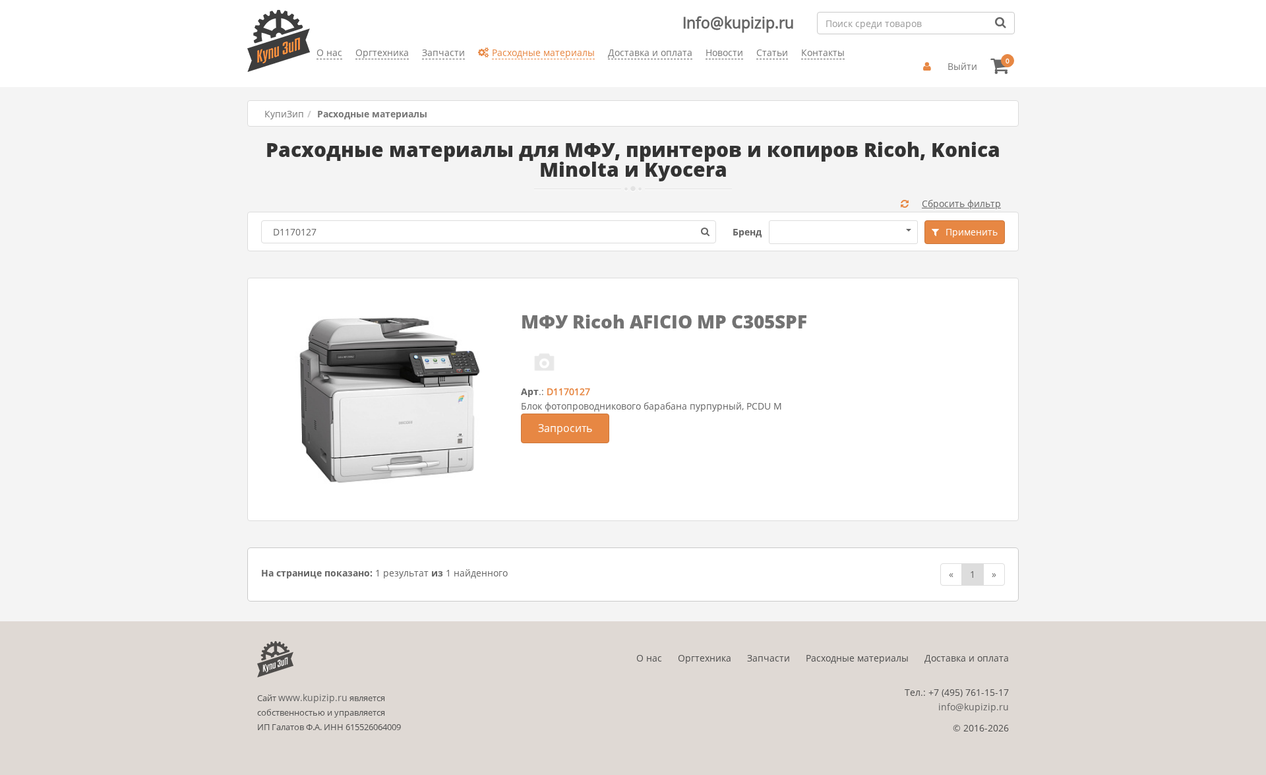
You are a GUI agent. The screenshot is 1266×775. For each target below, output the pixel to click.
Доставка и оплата (966, 658)
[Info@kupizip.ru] (316, 73)
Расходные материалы (857, 658)
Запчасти (768, 658)
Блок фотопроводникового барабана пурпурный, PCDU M (651, 406)
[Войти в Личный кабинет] (929, 66)
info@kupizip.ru (973, 706)
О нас (649, 658)
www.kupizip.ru (312, 697)
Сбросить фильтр (961, 203)
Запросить (565, 428)
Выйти (962, 66)
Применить (972, 232)
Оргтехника (704, 658)
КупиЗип (284, 114)
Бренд (747, 232)
